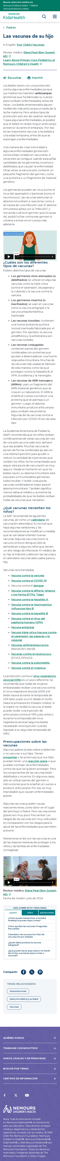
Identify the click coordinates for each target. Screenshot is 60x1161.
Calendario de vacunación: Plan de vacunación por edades (26, 935)
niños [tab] (30, 913)
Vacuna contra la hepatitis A (30, 599)
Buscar (44, 16)
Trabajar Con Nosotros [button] (20, 1048)
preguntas (10, 757)
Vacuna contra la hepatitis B (29, 613)
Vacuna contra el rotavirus (28, 668)
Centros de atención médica (16, 8)
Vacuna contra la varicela (27, 575)
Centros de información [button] (20, 1078)
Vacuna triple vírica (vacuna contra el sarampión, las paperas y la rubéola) (33, 636)
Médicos (34, 5)
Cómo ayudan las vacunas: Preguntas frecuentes (27, 927)
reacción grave (38, 761)
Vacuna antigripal (22, 627)
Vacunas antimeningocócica (29, 645)
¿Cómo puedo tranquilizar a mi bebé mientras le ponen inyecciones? (27, 919)
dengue (38, 585)
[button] (12, 78)
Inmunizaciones (18, 991)
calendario (38, 519)
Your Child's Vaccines (30, 44)
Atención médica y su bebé (24, 999)
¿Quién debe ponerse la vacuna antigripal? (24, 943)
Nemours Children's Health (15, 5)
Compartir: (10, 972)
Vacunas (14, 1007)
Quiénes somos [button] (13, 1037)
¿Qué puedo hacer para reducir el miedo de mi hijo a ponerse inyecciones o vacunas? (29, 953)
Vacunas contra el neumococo (31, 654)
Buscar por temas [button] (16, 1068)
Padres (11, 27)
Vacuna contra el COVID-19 (29, 580)
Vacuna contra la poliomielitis (30, 662)
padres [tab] (13, 913)
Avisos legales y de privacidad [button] (24, 1058)
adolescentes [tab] (47, 913)
